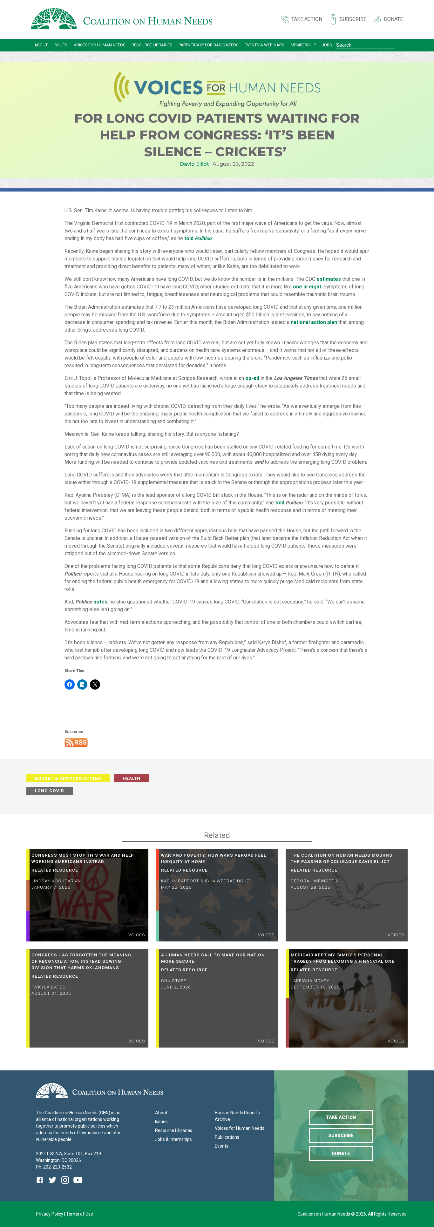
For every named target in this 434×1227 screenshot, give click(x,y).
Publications (227, 1137)
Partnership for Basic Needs (209, 45)
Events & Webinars (264, 45)
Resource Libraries (152, 45)
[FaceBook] (41, 1185)
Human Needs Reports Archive (237, 1116)
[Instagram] (65, 1185)
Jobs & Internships (173, 1139)
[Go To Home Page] (121, 19)
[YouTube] (77, 1185)
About (41, 45)
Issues (60, 45)
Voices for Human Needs (99, 45)
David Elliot (194, 164)
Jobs (327, 45)
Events (221, 1146)
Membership (303, 45)
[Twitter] (52, 1185)
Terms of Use (79, 1214)
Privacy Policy (50, 1214)
